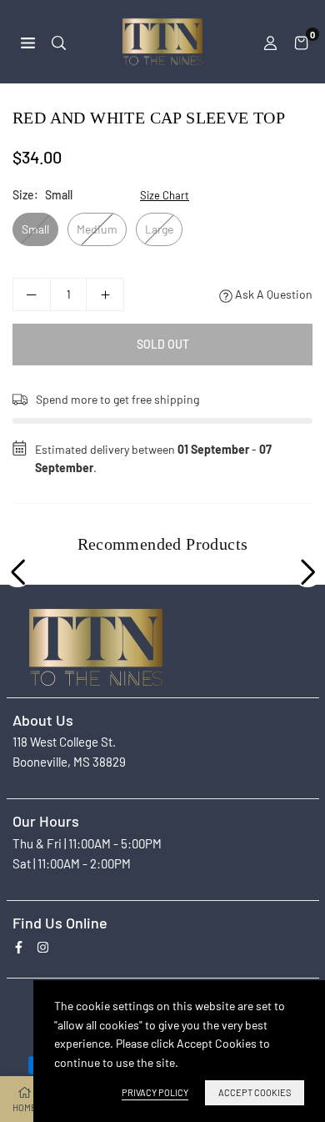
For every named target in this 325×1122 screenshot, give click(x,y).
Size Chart (164, 195)
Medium (97, 229)
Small (35, 229)
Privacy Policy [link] (155, 1092)
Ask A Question (272, 294)
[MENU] (27, 41)
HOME (24, 1107)
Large (159, 229)
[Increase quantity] (105, 294)
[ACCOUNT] (270, 41)
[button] (301, 41)
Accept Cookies (254, 1092)
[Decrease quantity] (31, 294)
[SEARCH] (58, 41)
